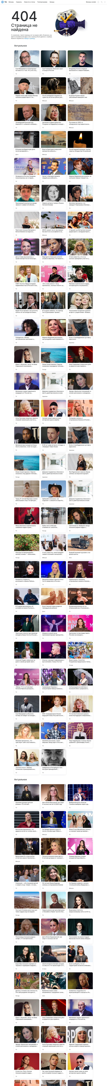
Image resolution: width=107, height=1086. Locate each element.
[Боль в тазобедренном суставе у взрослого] (80, 331)
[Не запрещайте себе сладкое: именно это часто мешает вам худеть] (26, 842)
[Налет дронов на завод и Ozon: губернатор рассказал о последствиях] (26, 869)
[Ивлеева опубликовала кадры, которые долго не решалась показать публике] (80, 278)
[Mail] (2, 2)
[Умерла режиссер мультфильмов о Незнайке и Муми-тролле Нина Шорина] (53, 1038)
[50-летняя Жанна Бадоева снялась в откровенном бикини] (53, 1011)
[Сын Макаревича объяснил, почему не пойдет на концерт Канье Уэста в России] (26, 708)
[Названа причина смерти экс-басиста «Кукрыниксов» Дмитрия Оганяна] (80, 788)
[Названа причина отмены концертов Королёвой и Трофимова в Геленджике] (80, 985)
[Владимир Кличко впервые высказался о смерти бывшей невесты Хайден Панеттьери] (80, 63)
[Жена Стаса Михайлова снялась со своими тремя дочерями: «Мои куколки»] (80, 958)
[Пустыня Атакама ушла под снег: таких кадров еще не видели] (26, 1038)
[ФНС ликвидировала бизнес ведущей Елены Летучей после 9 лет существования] (53, 708)
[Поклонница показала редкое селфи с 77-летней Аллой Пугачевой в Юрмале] (26, 1065)
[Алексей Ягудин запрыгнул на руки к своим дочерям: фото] (26, 654)
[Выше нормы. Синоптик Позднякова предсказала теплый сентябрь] (80, 654)
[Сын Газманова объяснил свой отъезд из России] (53, 63)
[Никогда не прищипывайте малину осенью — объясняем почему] (26, 546)
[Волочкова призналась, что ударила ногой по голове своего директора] (26, 958)
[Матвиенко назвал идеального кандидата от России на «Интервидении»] (26, 385)
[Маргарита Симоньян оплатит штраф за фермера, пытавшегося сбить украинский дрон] (53, 251)
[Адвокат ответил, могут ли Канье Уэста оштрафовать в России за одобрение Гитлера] (53, 842)
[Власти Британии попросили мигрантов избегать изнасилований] (53, 143)
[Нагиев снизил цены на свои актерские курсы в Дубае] (53, 412)
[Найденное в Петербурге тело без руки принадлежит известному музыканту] (53, 761)
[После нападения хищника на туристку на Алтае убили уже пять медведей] (53, 89)
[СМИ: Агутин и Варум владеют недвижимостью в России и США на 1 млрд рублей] (26, 278)
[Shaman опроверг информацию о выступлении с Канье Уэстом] (53, 654)
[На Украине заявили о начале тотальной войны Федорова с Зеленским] (80, 1011)
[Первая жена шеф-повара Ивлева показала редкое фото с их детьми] (26, 89)
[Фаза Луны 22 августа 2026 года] (80, 869)
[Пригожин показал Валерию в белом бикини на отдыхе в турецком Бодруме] (26, 224)
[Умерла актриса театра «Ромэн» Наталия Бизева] (53, 197)
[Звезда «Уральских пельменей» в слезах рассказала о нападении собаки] (80, 385)
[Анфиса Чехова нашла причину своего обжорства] (53, 788)
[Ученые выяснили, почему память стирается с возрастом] (26, 896)
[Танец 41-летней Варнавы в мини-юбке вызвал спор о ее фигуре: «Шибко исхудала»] (26, 493)
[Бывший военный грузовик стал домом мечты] (80, 546)
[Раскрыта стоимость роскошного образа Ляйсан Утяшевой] (26, 573)
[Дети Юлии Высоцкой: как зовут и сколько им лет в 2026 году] (53, 931)
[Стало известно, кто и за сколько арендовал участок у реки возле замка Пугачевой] (80, 251)
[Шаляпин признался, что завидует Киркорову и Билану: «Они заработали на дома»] (80, 197)
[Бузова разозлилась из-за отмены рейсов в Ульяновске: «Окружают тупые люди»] (80, 600)
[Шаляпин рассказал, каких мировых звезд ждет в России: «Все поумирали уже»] (53, 735)
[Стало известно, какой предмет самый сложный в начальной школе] (53, 546)
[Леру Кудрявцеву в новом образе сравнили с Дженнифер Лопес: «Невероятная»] (80, 735)
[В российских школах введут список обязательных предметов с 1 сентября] (53, 896)
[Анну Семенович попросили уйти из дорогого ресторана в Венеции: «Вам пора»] (80, 358)
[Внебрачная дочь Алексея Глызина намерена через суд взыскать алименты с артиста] (80, 931)
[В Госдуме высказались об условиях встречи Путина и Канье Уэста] (26, 600)
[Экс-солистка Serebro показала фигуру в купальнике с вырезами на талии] (26, 788)
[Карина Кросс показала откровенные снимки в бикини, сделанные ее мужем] (80, 573)
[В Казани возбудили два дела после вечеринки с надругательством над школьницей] (26, 143)
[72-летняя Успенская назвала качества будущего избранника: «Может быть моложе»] (80, 708)
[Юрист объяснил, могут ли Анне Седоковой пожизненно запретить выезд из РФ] (26, 358)
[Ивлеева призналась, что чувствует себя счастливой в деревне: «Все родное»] (26, 735)
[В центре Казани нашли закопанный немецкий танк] (80, 89)
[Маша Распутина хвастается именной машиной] (80, 896)
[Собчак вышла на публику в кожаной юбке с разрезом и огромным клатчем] (80, 681)
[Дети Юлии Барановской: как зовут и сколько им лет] (53, 1065)
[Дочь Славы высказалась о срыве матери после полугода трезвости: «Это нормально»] (26, 251)
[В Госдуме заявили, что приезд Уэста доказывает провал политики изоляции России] (53, 305)
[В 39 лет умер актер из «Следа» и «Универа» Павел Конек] (53, 439)
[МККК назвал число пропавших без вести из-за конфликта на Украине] (53, 224)
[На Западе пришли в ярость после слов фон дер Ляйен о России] (53, 958)
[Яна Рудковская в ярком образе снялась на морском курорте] (80, 466)
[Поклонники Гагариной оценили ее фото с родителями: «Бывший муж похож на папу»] (80, 305)
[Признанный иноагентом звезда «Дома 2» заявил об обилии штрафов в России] (26, 197)
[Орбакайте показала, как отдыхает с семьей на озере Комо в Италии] (53, 493)
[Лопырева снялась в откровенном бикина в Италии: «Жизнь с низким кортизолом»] (80, 412)
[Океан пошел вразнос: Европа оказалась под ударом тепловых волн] (53, 358)
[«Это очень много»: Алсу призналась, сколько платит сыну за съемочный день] (53, 278)
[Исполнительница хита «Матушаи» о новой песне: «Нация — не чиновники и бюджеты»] (80, 815)
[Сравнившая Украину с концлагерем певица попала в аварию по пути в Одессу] (53, 681)
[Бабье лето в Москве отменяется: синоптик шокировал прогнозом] (53, 520)
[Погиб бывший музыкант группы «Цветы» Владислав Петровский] (80, 143)
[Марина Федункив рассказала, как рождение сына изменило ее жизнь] (53, 331)
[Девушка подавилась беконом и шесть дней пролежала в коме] (53, 385)
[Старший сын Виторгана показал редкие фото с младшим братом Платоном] (80, 224)
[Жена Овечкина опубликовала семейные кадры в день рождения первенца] (26, 520)
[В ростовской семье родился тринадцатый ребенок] (53, 600)
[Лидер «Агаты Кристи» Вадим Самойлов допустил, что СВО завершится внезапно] (26, 815)
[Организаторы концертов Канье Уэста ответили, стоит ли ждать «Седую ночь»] (26, 439)
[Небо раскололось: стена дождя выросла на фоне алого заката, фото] (53, 869)
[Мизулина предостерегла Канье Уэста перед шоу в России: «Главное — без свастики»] (53, 573)
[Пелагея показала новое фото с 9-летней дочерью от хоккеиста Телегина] (53, 985)
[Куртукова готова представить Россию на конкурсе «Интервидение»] (80, 627)
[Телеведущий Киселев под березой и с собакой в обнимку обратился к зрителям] (26, 116)
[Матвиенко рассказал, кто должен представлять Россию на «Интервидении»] (80, 761)
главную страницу (29, 38)
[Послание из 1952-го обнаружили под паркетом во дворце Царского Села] (80, 116)
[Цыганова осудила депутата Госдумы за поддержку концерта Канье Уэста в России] (53, 116)
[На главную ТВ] (5, 2)
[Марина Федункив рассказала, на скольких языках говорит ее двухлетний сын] (80, 170)
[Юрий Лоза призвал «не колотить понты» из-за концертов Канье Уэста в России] (26, 305)
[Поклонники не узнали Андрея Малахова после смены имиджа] (80, 1065)
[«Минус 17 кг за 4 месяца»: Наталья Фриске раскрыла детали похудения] (26, 681)
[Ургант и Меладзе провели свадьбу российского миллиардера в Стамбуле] (53, 170)
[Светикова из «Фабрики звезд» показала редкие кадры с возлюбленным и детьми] (80, 520)
